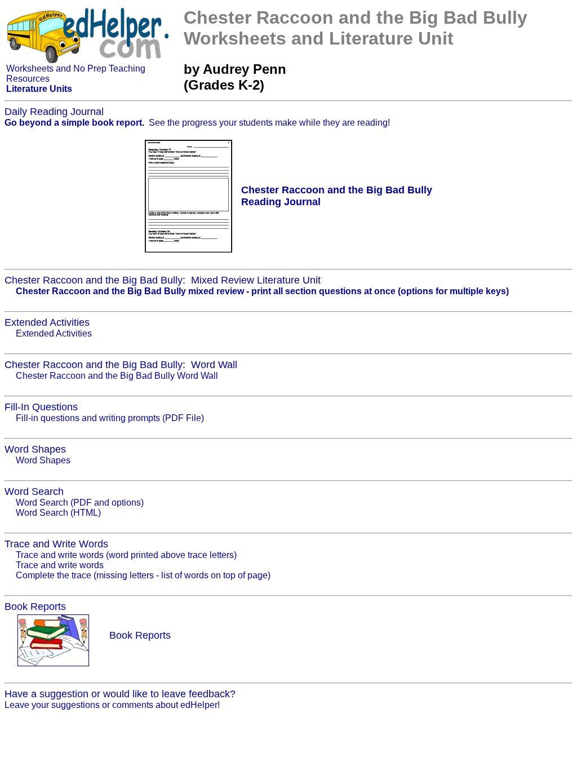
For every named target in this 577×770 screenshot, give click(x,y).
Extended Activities (54, 333)
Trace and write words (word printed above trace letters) (126, 555)
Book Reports (140, 635)
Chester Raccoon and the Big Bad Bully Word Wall (117, 375)
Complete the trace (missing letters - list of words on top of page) (143, 575)
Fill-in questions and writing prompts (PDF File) (110, 418)
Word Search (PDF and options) (80, 502)
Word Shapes (43, 460)
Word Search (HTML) (58, 512)
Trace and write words (60, 565)
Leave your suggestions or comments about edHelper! (112, 705)
